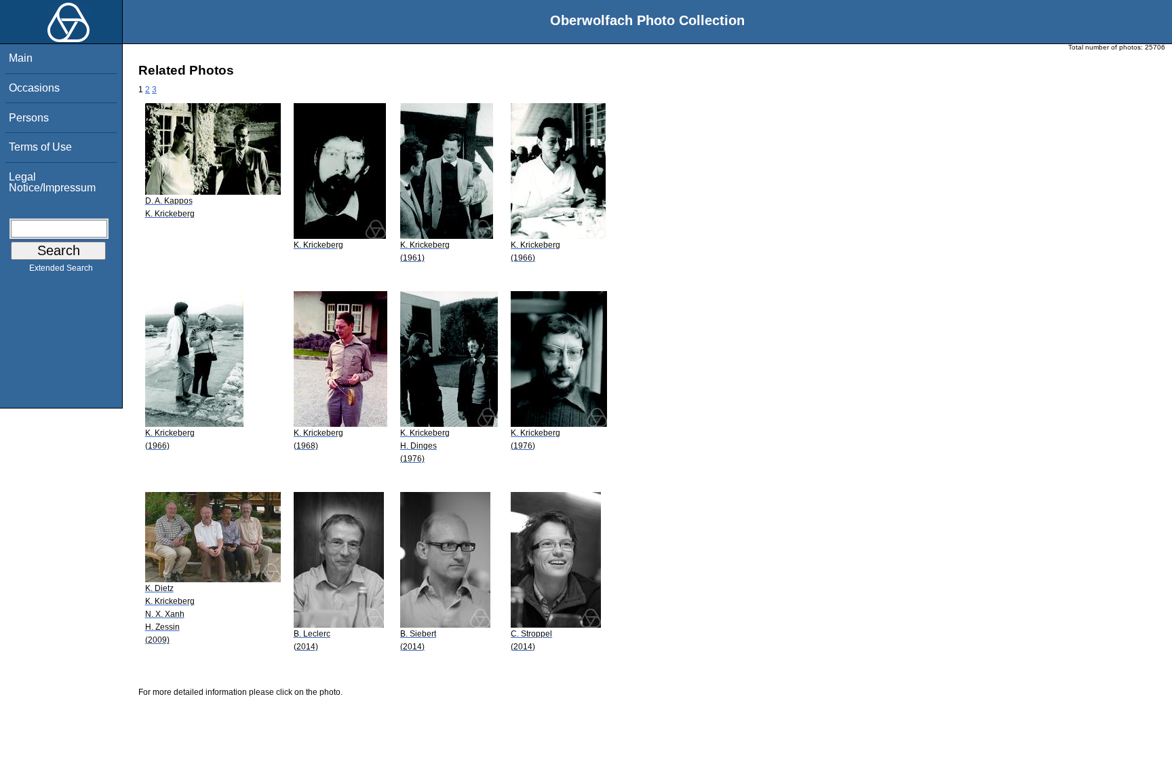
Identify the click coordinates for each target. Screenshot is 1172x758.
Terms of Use (40, 147)
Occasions (34, 88)
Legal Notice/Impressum (52, 182)
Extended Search (61, 268)
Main (21, 58)
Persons (29, 118)
